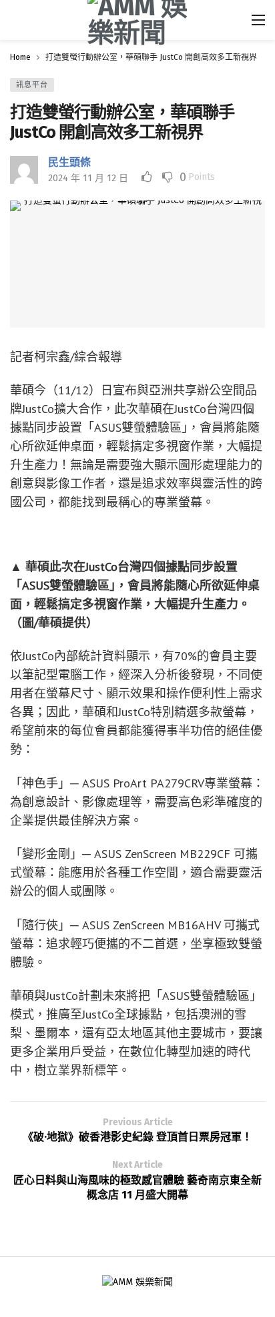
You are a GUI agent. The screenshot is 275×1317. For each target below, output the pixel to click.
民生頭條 (69, 162)
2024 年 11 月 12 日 (88, 178)
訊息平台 (32, 85)
